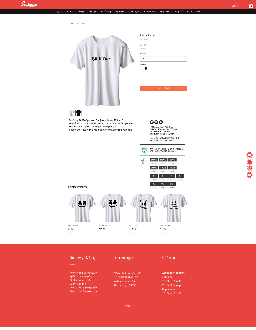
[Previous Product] (64, 208)
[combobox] (163, 59)
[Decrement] (142, 79)
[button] (251, 5)
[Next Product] (191, 208)
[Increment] (150, 79)
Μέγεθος (144, 54)
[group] (128, 214)
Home (71, 23)
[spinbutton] (146, 79)
